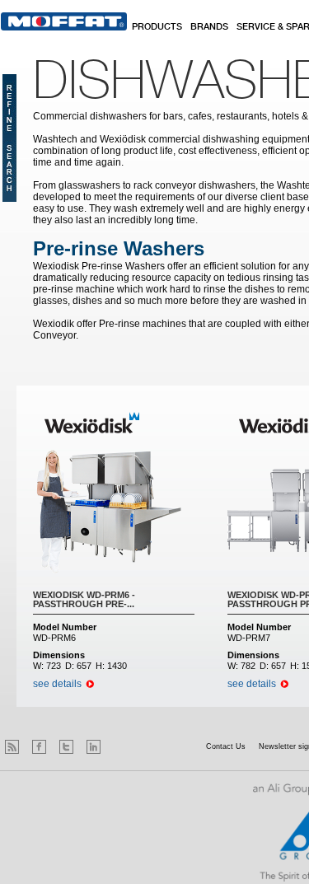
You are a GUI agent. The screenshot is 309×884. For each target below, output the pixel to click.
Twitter (66, 747)
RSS (12, 747)
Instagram (121, 747)
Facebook (39, 747)
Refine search (9, 138)
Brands (209, 27)
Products (157, 27)
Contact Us (226, 746)
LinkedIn (94, 747)
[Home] (64, 21)
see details (57, 684)
